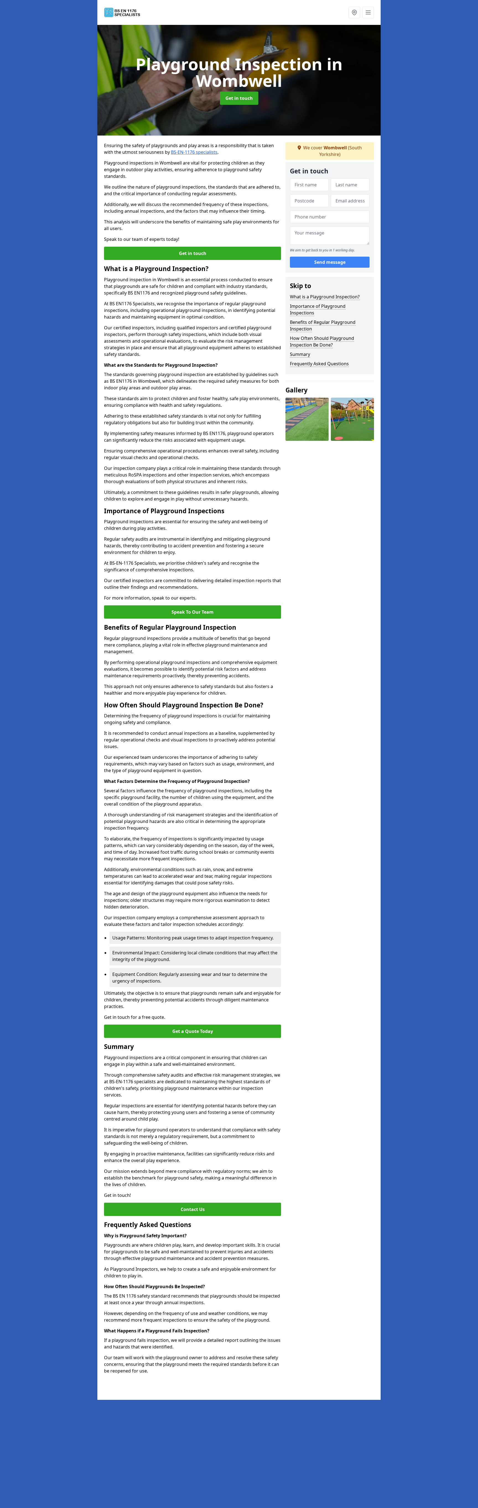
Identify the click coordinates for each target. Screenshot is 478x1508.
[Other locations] (354, 12)
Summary (300, 354)
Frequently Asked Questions (319, 364)
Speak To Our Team (193, 612)
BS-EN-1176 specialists (194, 152)
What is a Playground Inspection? (325, 297)
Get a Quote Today (192, 1031)
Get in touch (239, 98)
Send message (329, 262)
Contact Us (193, 1209)
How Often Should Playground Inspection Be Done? (322, 341)
